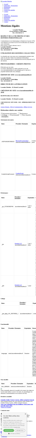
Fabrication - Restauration (11, 5)
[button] (14, 433)
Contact (6, 11)
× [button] (25, 414)
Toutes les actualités (6, 407)
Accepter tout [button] (8, 430)
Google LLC (18, 243)
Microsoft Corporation (22, 141)
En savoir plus (17, 427)
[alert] (14, 424)
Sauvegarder (5, 116)
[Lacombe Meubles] (6, 1)
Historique (7, 8)
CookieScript (19, 173)
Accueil (6, 4)
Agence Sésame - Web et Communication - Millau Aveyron (16, 107)
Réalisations (7, 7)
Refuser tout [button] (19, 430)
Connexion (4, 436)
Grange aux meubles (9, 10)
